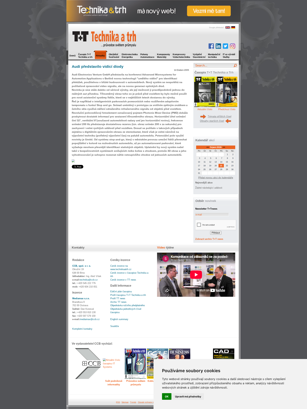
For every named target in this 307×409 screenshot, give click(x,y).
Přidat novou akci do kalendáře (215, 177)
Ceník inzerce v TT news (123, 279)
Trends (133, 402)
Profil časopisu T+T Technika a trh (128, 295)
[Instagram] (232, 46)
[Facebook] (211, 46)
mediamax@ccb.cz (90, 319)
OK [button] (167, 396)
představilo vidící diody (97, 66)
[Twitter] (225, 46)
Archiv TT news (118, 302)
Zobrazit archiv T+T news (209, 239)
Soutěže (114, 326)
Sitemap (125, 402)
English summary (119, 319)
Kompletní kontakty (82, 329)
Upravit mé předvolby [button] (188, 396)
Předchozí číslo (226, 109)
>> (223, 147)
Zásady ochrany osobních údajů (152, 402)
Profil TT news (117, 298)
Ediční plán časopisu (121, 291)
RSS (118, 402)
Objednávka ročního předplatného (127, 305)
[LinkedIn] (218, 46)
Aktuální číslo (204, 109)
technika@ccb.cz (89, 279)
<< (207, 147)
